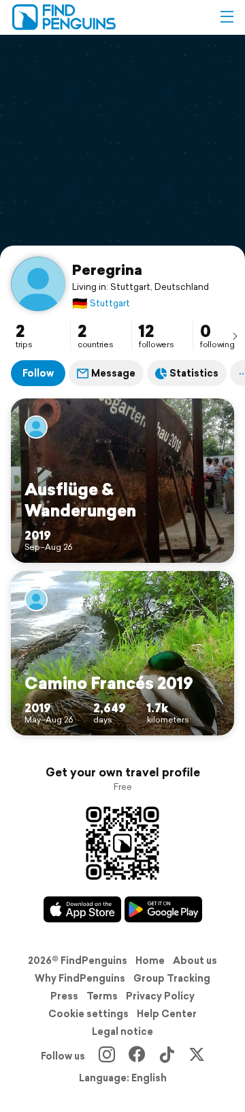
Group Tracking (171, 978)
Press (64, 996)
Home (150, 960)
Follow (38, 373)
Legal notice (122, 1031)
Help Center (167, 1014)
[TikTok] (167, 1056)
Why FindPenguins (80, 978)
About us (195, 960)
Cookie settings (88, 1014)
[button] (226, 17)
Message (113, 373)
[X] (197, 1056)
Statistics (193, 373)
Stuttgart (101, 303)
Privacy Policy (160, 996)
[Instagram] (107, 1056)
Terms (102, 996)
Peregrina (107, 269)
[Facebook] (137, 1056)
